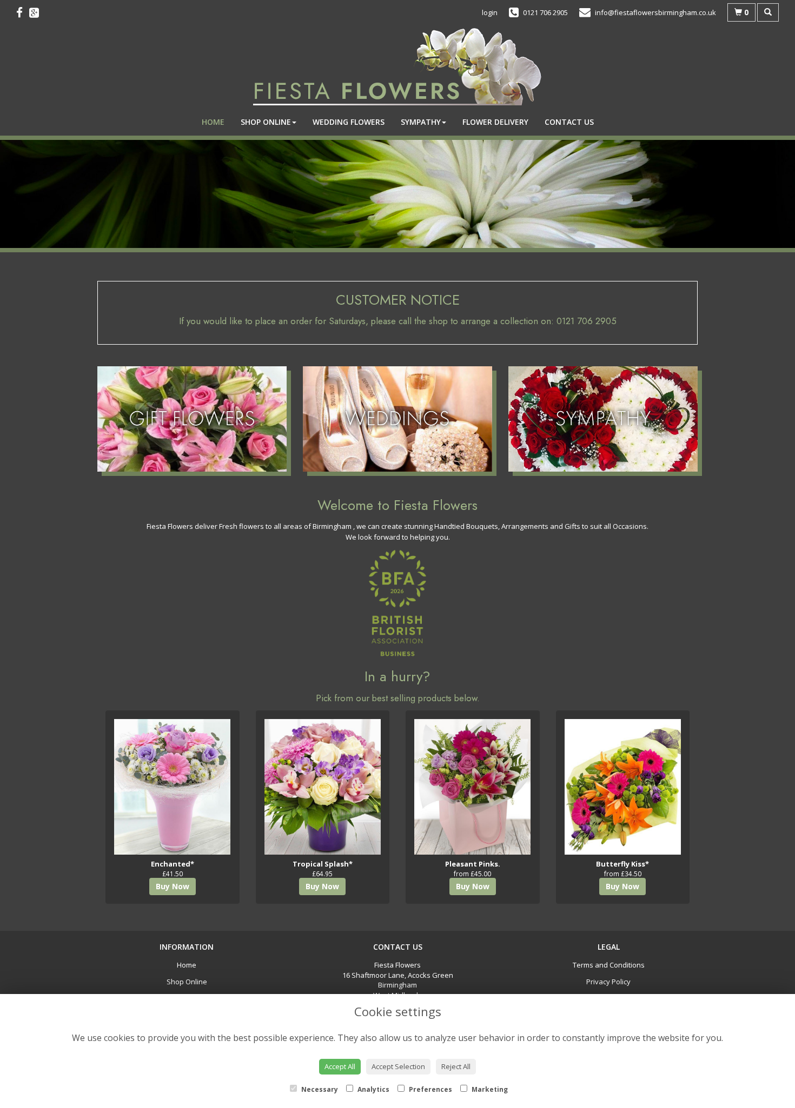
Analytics (372, 1089)
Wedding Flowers (349, 122)
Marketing (489, 1089)
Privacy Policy (608, 981)
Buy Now (172, 886)
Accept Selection (398, 1066)
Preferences (429, 1089)
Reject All (456, 1066)
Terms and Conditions (609, 965)
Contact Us (569, 122)
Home (213, 122)
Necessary (319, 1089)
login (490, 12)
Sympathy (421, 122)
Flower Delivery (495, 122)
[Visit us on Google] (37, 12)
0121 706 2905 (586, 320)
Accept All (339, 1066)
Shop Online (266, 122)
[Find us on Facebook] (22, 12)
